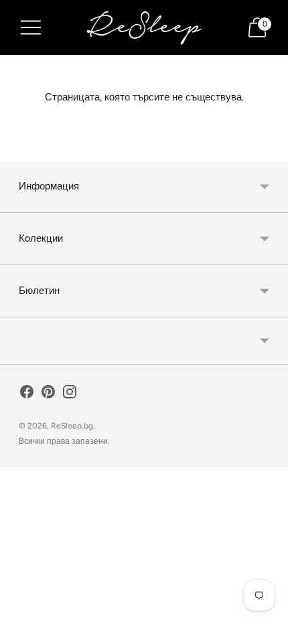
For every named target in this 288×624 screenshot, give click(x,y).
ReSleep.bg (72, 426)
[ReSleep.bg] (144, 27)
